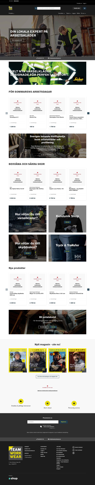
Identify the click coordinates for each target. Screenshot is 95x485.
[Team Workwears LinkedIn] (79, 453)
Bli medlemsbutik (60, 454)
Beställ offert (77, 8)
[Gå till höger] (88, 113)
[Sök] (36, 8)
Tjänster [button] (68, 13)
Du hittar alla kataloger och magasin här (47, 376)
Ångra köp (43, 456)
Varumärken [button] (60, 13)
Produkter (11, 13)
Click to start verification (49, 426)
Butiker (78, 13)
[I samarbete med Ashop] (13, 478)
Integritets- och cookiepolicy (62, 460)
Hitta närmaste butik (17, 40)
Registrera (63, 421)
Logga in (84, 3)
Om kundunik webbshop (61, 450)
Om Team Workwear (60, 448)
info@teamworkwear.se (55, 58)
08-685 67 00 (41, 58)
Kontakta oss (79, 3)
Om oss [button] (82, 13)
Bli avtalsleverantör (60, 456)
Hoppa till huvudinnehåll (47, 1)
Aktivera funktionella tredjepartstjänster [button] (17, 109)
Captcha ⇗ (52, 428)
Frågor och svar (44, 452)
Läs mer (53, 327)
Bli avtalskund (59, 452)
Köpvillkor (58, 458)
